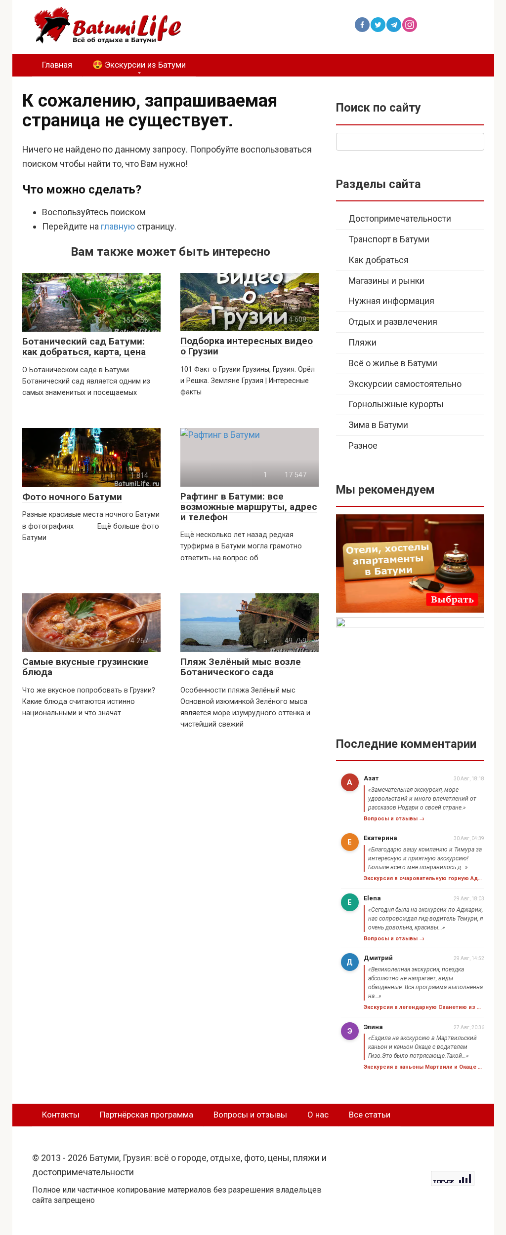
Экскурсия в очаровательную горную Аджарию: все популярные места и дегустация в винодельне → (424, 878)
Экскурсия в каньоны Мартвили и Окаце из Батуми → (424, 1067)
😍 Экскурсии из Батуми (139, 65)
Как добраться (378, 260)
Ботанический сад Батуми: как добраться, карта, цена (84, 346)
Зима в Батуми (378, 425)
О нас (318, 1114)
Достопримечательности (399, 218)
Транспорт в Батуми (388, 239)
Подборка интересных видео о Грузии (246, 346)
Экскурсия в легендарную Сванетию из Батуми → (424, 1007)
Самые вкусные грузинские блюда (85, 667)
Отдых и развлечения (392, 321)
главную (118, 226)
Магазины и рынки (386, 280)
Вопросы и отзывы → (394, 818)
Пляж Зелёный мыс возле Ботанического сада (240, 667)
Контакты (61, 1114)
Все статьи (369, 1114)
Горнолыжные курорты (396, 404)
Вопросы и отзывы (250, 1114)
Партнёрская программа (146, 1114)
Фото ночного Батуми (72, 496)
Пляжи (362, 342)
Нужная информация (391, 301)
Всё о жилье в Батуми (392, 363)
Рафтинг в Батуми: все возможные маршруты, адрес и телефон (248, 507)
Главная (57, 65)
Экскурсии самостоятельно (405, 384)
